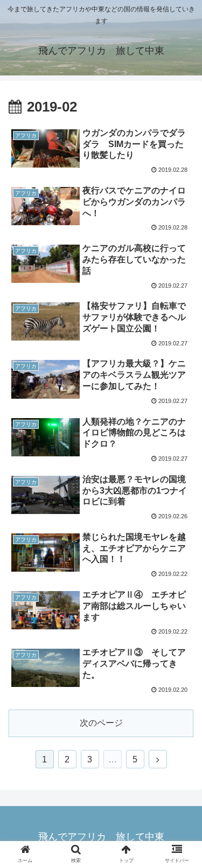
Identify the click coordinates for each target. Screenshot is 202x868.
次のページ (101, 722)
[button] (180, 848)
